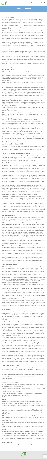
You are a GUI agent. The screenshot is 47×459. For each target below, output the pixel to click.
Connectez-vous (35, 2)
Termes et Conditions (23, 457)
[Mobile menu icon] (44, 3)
